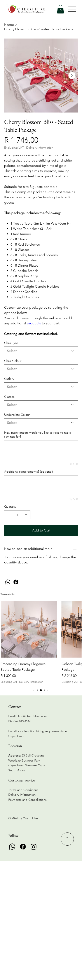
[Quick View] (29, 629)
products (34, 323)
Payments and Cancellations (27, 800)
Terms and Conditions (23, 790)
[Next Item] (71, 75)
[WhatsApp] (7, 582)
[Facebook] (15, 582)
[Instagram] (33, 846)
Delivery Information (22, 795)
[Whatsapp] (12, 846)
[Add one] (26, 514)
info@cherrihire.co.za (32, 716)
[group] (41, 642)
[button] (60, 9)
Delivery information (31, 681)
